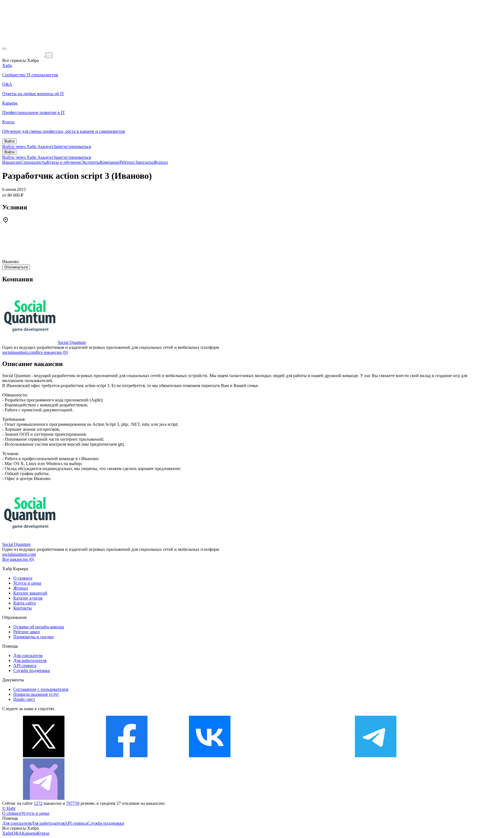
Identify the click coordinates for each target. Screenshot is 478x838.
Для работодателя (29, 660)
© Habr (8, 808)
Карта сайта (24, 603)
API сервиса (24, 665)
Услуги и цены (27, 583)
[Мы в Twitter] (43, 755)
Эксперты (90, 162)
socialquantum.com (19, 352)
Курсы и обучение (64, 162)
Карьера (29, 833)
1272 (38, 803)
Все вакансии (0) (52, 352)
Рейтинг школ (26, 631)
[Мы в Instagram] (292, 755)
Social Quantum (72, 342)
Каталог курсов (28, 598)
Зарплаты (144, 162)
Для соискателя (27, 655)
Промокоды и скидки (33, 636)
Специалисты (34, 162)
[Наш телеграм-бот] (43, 798)
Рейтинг (127, 162)
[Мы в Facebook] (126, 755)
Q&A (17, 833)
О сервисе (22, 578)
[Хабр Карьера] (23, 55)
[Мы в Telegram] (375, 755)
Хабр (7, 833)
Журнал (160, 162)
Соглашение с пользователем (40, 689)
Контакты (22, 608)
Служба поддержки (31, 670)
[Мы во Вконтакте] (209, 755)
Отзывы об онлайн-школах (38, 626)
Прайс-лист (24, 699)
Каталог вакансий (30, 593)
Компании (109, 162)
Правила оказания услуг (36, 694)
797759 (72, 803)
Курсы (43, 833)
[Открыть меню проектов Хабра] (4, 49)
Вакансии (11, 162)
